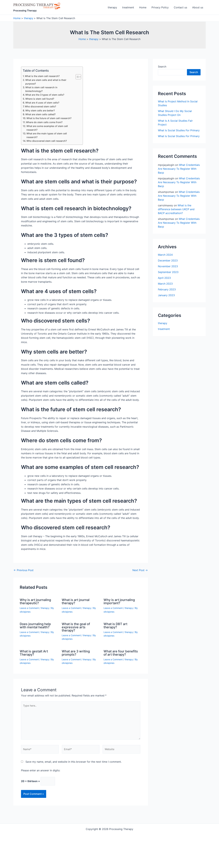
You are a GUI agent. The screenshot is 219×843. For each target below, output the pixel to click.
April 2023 (164, 277)
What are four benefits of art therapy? (121, 652)
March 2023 (165, 283)
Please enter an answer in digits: (40, 770)
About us (197, 7)
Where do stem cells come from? (44, 122)
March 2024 (165, 254)
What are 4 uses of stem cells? (42, 102)
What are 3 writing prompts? (76, 652)
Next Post (140, 570)
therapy (112, 7)
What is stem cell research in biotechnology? (41, 89)
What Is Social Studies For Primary (179, 130)
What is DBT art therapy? (115, 625)
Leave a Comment (29, 608)
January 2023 (166, 295)
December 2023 (168, 260)
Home (142, 7)
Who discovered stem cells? (40, 106)
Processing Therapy (25, 10)
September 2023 (168, 272)
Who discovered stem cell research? (46, 140)
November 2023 (168, 266)
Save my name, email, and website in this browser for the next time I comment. (73, 761)
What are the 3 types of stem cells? (44, 94)
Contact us (180, 7)
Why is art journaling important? (119, 601)
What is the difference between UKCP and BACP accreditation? (176, 209)
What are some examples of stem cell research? (47, 128)
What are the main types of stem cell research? (46, 135)
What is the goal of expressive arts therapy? (76, 627)
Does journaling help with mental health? (35, 625)
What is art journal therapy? (75, 601)
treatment (128, 7)
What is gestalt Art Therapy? (34, 652)
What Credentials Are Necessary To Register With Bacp (179, 168)
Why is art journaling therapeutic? (35, 601)
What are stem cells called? (40, 114)
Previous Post (24, 570)
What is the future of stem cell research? (49, 118)
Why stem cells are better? (40, 110)
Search (162, 66)
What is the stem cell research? (42, 76)
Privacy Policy (160, 7)
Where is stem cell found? (39, 98)
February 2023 (167, 289)
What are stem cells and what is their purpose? (45, 82)
